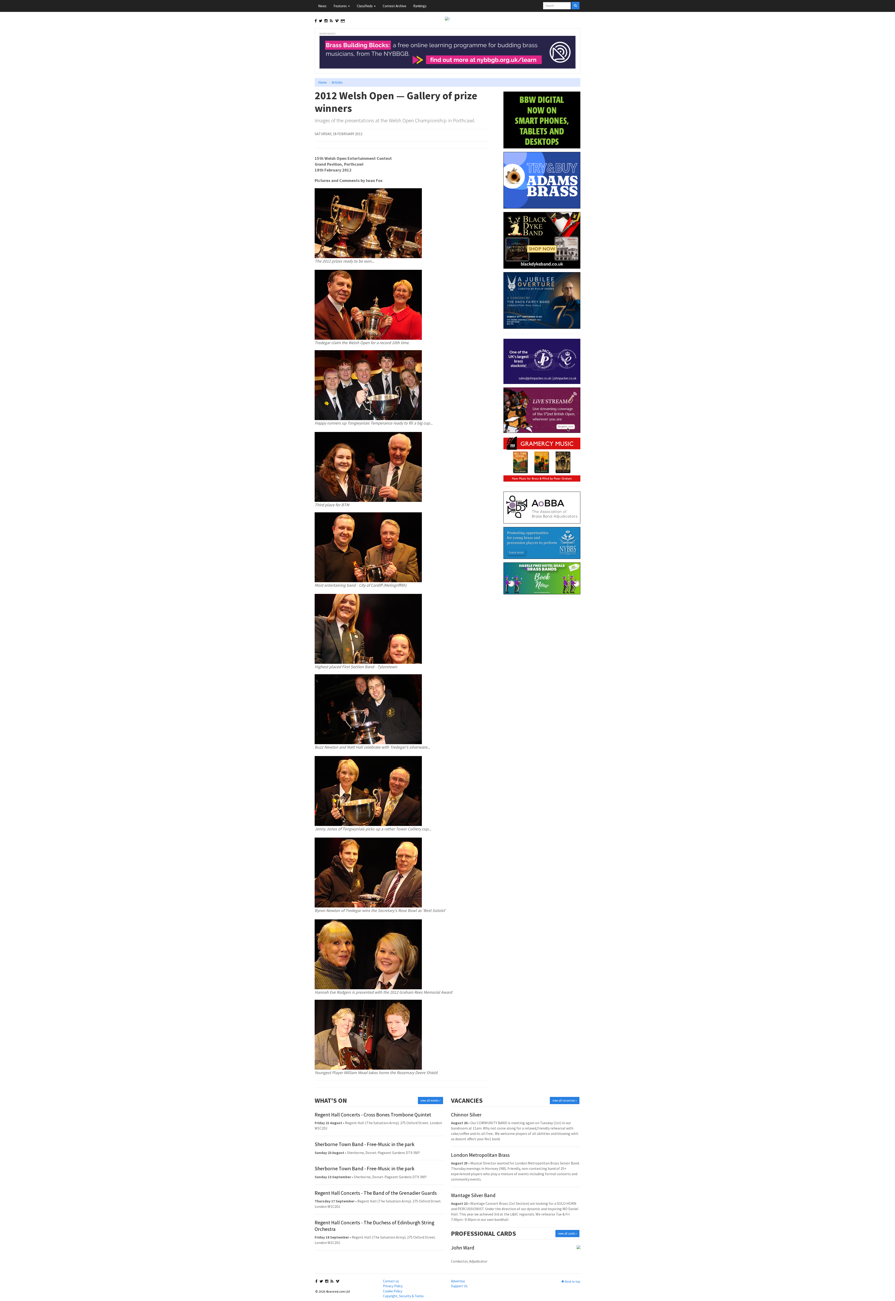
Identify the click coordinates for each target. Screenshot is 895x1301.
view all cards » (567, 1234)
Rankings (420, 6)
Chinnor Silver (466, 1114)
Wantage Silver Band (473, 1195)
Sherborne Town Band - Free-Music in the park (364, 1144)
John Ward (462, 1247)
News (322, 6)
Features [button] (341, 6)
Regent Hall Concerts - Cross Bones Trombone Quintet (373, 1114)
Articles (337, 82)
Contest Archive (394, 6)
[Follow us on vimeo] (337, 20)
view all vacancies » (564, 1100)
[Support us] (343, 20)
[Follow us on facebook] (316, 20)
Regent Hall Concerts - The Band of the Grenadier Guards (376, 1193)
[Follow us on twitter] (320, 20)
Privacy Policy (393, 1286)
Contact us (391, 1281)
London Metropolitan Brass (480, 1155)
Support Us (459, 1286)
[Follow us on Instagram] (326, 20)
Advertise (458, 1281)
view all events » (430, 1100)
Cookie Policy (392, 1291)
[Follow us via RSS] (331, 20)
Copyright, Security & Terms (403, 1296)
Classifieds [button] (365, 6)
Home (322, 82)
